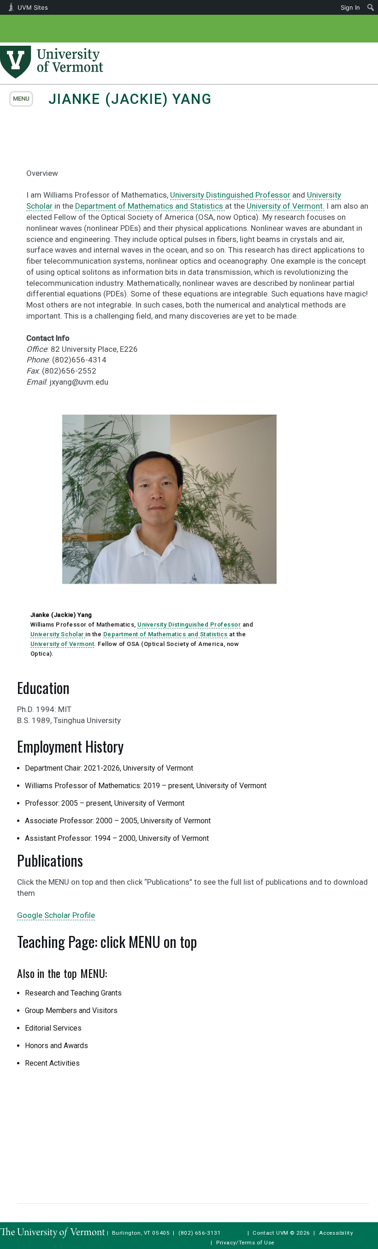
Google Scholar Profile (56, 915)
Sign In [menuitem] (350, 7)
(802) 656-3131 (199, 1233)
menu (21, 98)
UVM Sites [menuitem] (33, 7)
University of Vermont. (286, 206)
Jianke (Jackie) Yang (130, 99)
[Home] (51, 75)
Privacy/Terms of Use (245, 1242)
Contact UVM (270, 1233)
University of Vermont (62, 643)
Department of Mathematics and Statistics (150, 206)
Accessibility (336, 1233)
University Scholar (58, 634)
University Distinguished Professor (230, 194)
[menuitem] (371, 7)
